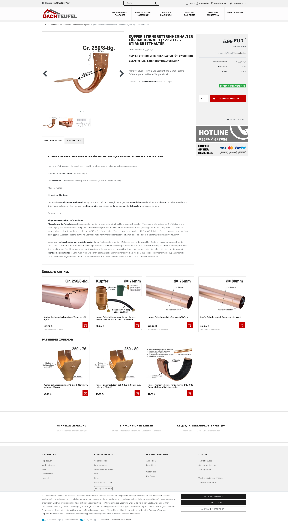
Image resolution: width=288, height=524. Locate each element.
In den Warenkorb (229, 99)
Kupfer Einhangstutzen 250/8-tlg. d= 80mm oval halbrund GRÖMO (118, 386)
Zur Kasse (150, 476)
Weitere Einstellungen (121, 520)
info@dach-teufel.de (207, 482)
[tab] (53, 141)
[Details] (85, 325)
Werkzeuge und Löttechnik (143, 14)
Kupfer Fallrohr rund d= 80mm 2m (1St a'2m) (220, 317)
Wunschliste (236, 120)
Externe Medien (71, 520)
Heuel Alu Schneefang (213, 14)
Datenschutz (47, 474)
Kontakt (45, 478)
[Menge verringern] (206, 100)
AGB (44, 469)
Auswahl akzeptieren (213, 509)
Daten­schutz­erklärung (130, 514)
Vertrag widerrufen (103, 488)
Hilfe (96, 474)
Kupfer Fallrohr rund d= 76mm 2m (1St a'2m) (168, 317)
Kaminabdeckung (235, 13)
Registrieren (151, 465)
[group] (66, 296)
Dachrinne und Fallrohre (119, 14)
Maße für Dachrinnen (103, 482)
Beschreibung (53, 140)
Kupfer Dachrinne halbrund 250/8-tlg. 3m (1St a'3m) (65, 318)
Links (96, 478)
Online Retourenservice (104, 469)
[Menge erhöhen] (206, 97)
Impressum (47, 461)
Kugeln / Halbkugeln (166, 14)
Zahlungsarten (100, 465)
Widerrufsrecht (48, 465)
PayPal (89, 520)
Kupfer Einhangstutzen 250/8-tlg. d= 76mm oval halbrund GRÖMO (66, 386)
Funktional (104, 520)
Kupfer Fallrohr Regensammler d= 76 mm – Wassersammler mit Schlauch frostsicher (116, 318)
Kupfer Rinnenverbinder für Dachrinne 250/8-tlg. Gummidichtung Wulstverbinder (171, 386)
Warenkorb (151, 472)
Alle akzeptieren (213, 496)
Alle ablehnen (213, 503)
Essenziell (51, 520)
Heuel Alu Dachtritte (189, 14)
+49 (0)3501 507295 (61, 3)
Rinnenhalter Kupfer (80, 25)
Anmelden (151, 461)
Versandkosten (240, 53)
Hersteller (74, 140)
